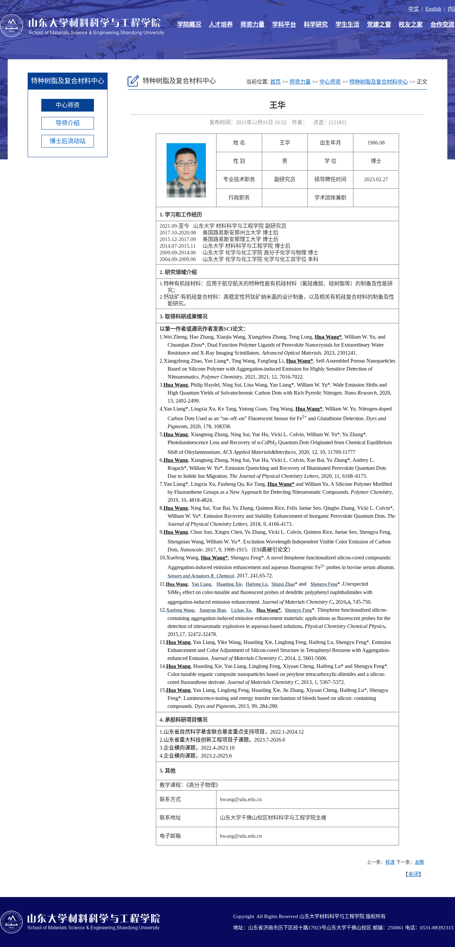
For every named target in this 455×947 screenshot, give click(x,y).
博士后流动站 (68, 141)
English (433, 9)
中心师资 (68, 105)
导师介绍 (68, 123)
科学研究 (316, 24)
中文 (413, 9)
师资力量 (252, 24)
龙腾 (419, 862)
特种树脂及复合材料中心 (378, 82)
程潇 (390, 862)
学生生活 (347, 24)
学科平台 (284, 24)
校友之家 (411, 24)
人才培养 (221, 24)
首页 (275, 82)
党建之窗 (379, 24)
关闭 (413, 874)
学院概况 (189, 24)
